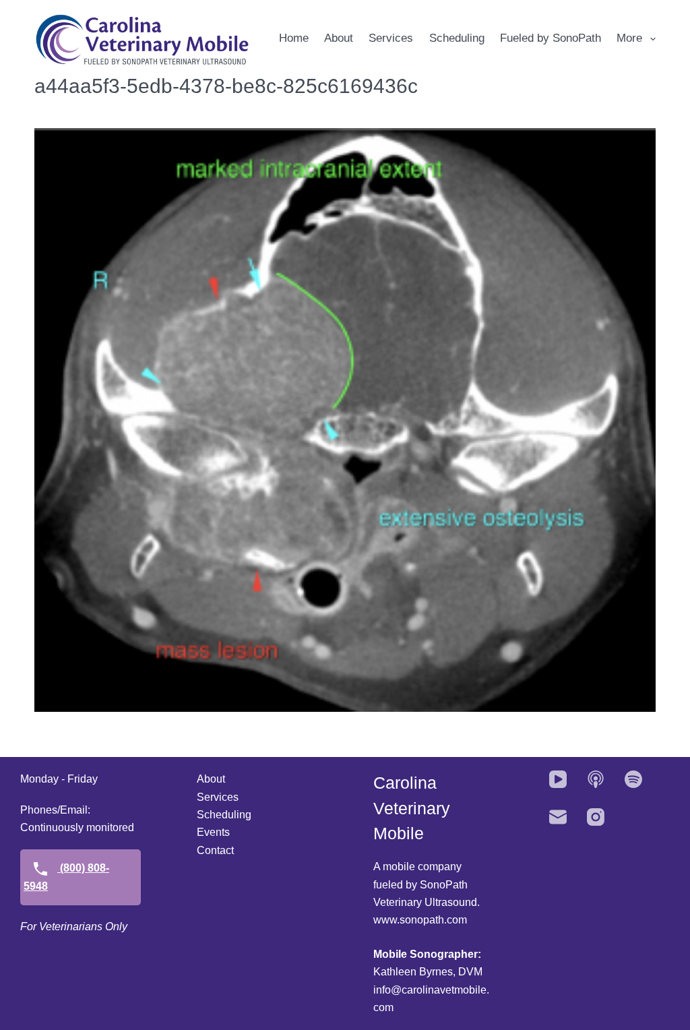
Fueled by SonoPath (550, 38)
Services (391, 38)
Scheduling (456, 38)
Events (213, 832)
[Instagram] (595, 817)
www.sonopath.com (420, 920)
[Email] (558, 817)
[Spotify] (633, 779)
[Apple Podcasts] (595, 779)
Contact (215, 850)
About (338, 38)
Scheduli (218, 814)
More (629, 38)
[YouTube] (558, 779)
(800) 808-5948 (66, 876)
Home (294, 38)
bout (214, 779)
